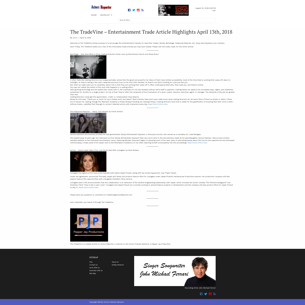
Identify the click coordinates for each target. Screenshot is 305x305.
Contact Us (93, 265)
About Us (115, 262)
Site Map (92, 273)
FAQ (90, 262)
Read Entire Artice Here (158, 104)
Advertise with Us (96, 270)
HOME (94, 15)
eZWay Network (118, 265)
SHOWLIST (105, 15)
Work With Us (94, 267)
